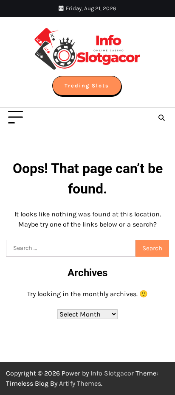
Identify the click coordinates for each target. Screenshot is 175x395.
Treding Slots (87, 86)
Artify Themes (80, 383)
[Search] (161, 117)
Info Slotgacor (112, 373)
